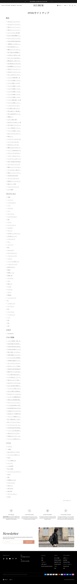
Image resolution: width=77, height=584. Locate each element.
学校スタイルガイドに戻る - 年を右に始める (17, 380)
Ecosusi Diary (10, 333)
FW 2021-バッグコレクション (13, 233)
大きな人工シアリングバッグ (13, 21)
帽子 (8, 247)
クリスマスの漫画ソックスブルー (14, 80)
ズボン (8, 281)
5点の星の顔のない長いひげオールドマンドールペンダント (20, 63)
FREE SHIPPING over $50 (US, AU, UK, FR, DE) (38, 1)
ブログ (8, 330)
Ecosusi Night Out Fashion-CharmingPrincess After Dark (20, 343)
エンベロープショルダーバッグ (14, 159)
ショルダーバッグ (11, 303)
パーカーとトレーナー (12, 256)
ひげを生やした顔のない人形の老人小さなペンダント (18, 55)
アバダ (66, 500)
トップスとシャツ (11, 314)
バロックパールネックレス (13, 178)
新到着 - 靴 (9, 275)
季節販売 (9, 295)
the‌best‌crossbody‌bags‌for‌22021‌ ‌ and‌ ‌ (16, 369)
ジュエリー (9, 258)
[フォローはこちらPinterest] (16, 558)
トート (8, 317)
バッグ (8, 205)
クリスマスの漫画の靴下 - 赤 (13, 77)
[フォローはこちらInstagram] (7, 558)
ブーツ (8, 211)
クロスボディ (10, 228)
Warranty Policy (66, 562)
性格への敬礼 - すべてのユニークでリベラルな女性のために (20, 352)
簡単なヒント (10, 136)
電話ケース (9, 284)
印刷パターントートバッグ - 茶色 (14, 30)
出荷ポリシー (65, 558)
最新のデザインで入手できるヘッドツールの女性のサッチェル (20, 371)
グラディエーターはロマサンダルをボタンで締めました (19, 153)
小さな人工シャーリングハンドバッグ (15, 24)
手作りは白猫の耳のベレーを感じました (16, 114)
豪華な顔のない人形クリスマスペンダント (16, 61)
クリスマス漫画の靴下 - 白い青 (14, 100)
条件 (64, 568)
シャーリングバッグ (11, 298)
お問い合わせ (43, 564)
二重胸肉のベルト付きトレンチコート (15, 44)
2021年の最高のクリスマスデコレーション (16, 355)
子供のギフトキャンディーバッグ (14, 69)
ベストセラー (10, 208)
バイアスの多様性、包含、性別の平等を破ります (18, 341)
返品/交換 (65, 560)
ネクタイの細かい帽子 (12, 119)
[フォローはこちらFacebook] (13, 558)
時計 (8, 323)
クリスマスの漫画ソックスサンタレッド (16, 97)
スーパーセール (10, 312)
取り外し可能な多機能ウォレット (14, 35)
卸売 (55, 568)
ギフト (8, 242)
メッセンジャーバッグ (12, 264)
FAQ (42, 558)
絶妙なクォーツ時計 (11, 184)
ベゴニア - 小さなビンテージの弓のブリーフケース (18, 156)
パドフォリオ (10, 278)
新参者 (8, 270)
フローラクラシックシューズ (13, 164)
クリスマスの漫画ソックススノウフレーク (16, 94)
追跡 (42, 560)
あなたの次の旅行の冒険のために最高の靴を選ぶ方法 (18, 385)
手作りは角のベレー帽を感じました (15, 111)
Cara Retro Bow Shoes (12, 175)
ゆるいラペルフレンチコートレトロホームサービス (18, 133)
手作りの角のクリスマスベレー (14, 125)
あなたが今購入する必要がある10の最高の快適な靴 (18, 391)
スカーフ (9, 292)
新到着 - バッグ (10, 272)
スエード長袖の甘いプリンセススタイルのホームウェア (19, 128)
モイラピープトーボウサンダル (14, 139)
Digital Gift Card (57, 562)
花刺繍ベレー (10, 116)
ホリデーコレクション (12, 253)
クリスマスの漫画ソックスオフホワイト (16, 86)
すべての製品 (10, 189)
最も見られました (11, 267)
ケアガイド (43, 562)
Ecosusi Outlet (19, 5)
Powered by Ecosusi (70, 579)
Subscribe (29, 542)
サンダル (9, 286)
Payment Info (66, 566)
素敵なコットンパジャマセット (14, 167)
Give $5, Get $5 (57, 564)
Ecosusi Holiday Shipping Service (14, 41)
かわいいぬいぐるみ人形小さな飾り (15, 58)
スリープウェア (10, 306)
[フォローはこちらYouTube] (10, 558)
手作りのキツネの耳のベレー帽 (14, 122)
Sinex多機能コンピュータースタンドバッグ (16, 66)
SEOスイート (69, 500)
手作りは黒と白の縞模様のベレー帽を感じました (18, 52)
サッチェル (9, 289)
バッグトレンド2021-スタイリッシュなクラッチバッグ (19, 388)
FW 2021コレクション (12, 236)
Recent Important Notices (46, 566)
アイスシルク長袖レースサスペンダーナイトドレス (18, 131)
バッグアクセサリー (11, 202)
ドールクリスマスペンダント (13, 105)
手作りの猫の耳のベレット (13, 47)
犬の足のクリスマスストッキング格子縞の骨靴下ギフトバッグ (20, 72)
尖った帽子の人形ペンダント (13, 108)
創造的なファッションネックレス (14, 181)
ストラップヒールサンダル (13, 142)
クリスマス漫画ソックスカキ (13, 83)
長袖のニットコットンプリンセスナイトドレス (17, 173)
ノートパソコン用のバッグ (13, 261)
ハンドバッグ (10, 244)
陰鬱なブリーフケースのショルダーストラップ (17, 49)
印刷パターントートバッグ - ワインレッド (16, 27)
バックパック (10, 200)
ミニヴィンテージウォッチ (13, 187)
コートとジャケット (11, 225)
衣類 (8, 219)
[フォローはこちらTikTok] (4, 558)
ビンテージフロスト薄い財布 (13, 33)
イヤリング (9, 230)
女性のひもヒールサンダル (13, 145)
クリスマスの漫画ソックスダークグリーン (16, 91)
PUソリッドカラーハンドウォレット (15, 38)
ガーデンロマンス (11, 239)
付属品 (8, 197)
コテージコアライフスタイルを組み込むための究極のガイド (20, 363)
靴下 (8, 309)
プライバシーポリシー (67, 564)
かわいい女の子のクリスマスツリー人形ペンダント (18, 74)
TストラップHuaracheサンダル (14, 150)
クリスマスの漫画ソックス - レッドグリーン (17, 102)
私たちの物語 (56, 558)
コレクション (11, 193)
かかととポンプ (10, 250)
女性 (8, 326)
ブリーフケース (10, 214)
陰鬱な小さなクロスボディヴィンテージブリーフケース (19, 147)
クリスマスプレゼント (12, 216)
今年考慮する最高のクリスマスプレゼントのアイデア (18, 360)
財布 (8, 320)
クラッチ (9, 222)
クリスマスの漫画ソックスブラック (15, 88)
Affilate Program (57, 560)
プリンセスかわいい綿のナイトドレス (15, 170)
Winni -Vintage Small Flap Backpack (15, 161)
